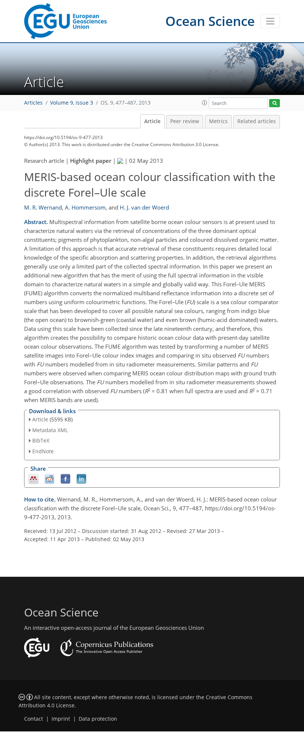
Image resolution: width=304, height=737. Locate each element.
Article (152, 121)
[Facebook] (65, 478)
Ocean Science (210, 21)
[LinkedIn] (81, 478)
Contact (33, 718)
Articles (33, 102)
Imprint (61, 718)
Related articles (256, 121)
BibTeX (40, 440)
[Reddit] (49, 478)
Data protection (98, 718)
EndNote (43, 451)
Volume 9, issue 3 (71, 102)
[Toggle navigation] (270, 21)
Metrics (218, 121)
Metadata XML (50, 430)
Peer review (184, 121)
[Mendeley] (34, 478)
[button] (204, 102)
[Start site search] (274, 103)
